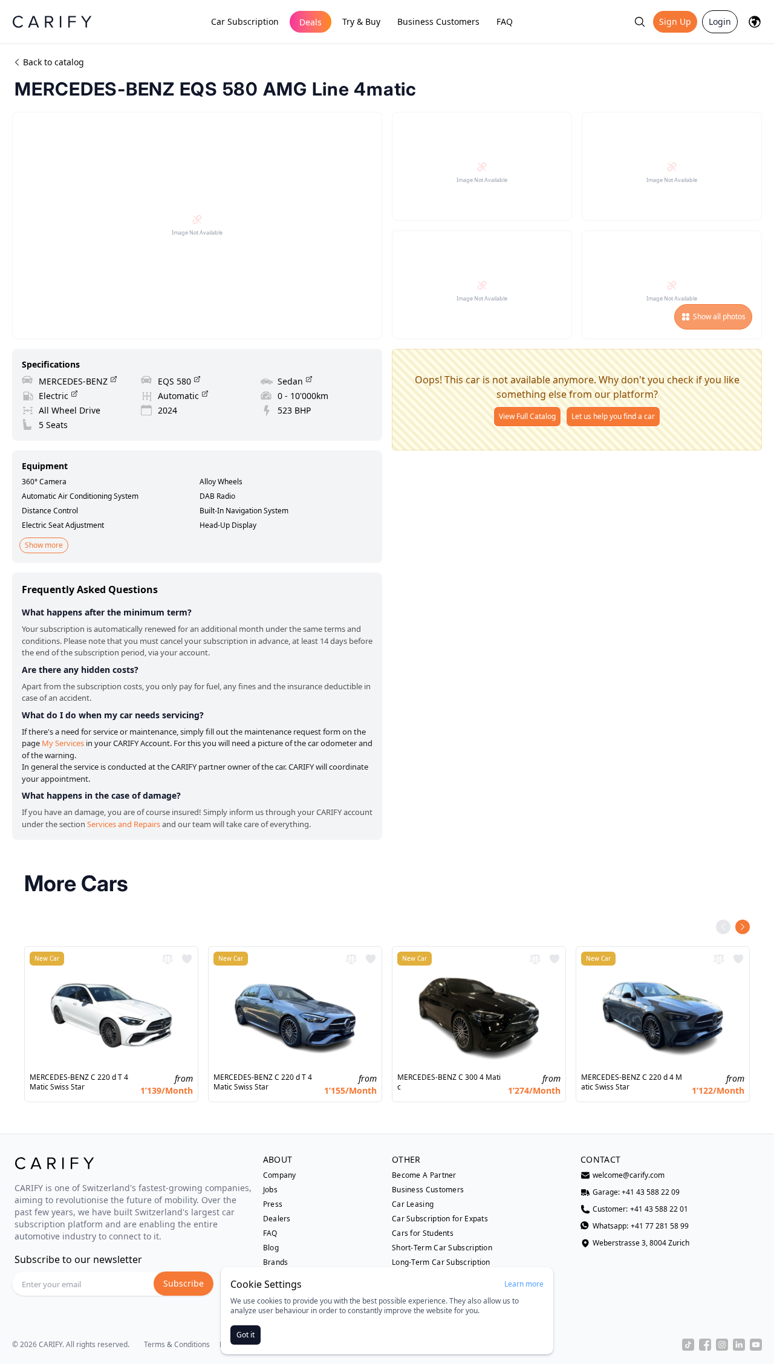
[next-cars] (742, 927)
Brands (275, 1262)
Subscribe (183, 1283)
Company (279, 1175)
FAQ (504, 21)
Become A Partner (424, 1175)
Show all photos (719, 316)
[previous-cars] (723, 927)
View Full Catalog (527, 416)
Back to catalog (53, 62)
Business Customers (438, 21)
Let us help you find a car (613, 416)
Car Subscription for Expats (440, 1219)
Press (273, 1204)
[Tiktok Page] (688, 1345)
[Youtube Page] (756, 1345)
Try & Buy (361, 21)
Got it (245, 1335)
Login (720, 21)
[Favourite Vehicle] (187, 959)
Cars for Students (423, 1233)
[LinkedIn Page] (739, 1345)
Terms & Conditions (177, 1344)
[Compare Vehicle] (167, 959)
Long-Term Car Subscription (441, 1262)
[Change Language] (754, 22)
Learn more (524, 1284)
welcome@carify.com (629, 1175)
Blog (271, 1248)
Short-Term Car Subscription (442, 1248)
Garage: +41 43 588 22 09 (636, 1192)
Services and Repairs (123, 824)
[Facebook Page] (705, 1345)
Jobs (270, 1190)
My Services (63, 743)
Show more (44, 545)
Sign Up (675, 21)
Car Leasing (413, 1204)
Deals (310, 22)
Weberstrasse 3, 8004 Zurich (641, 1243)
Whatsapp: (641, 1226)
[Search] (640, 22)
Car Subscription (245, 21)
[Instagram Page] (722, 1345)
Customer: (640, 1209)
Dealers (277, 1219)
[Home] (52, 21)
